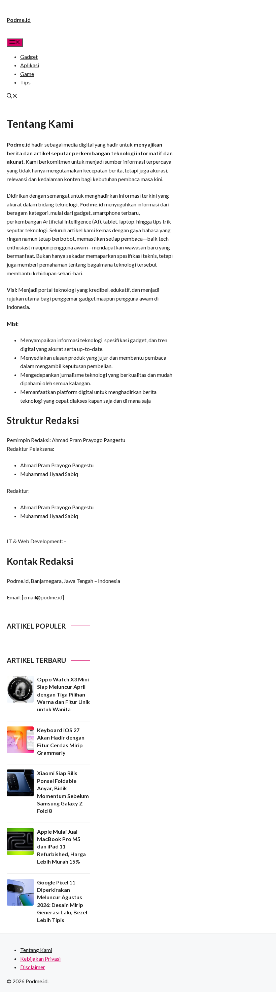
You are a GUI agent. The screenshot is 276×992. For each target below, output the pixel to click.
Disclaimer (32, 967)
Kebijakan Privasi (40, 958)
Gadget (29, 56)
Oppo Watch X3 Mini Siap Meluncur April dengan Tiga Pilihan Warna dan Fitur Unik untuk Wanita (63, 694)
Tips (25, 82)
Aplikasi (29, 65)
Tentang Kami (36, 950)
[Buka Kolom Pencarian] (12, 96)
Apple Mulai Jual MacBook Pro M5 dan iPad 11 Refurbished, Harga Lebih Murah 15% (61, 846)
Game (27, 74)
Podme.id (19, 19)
